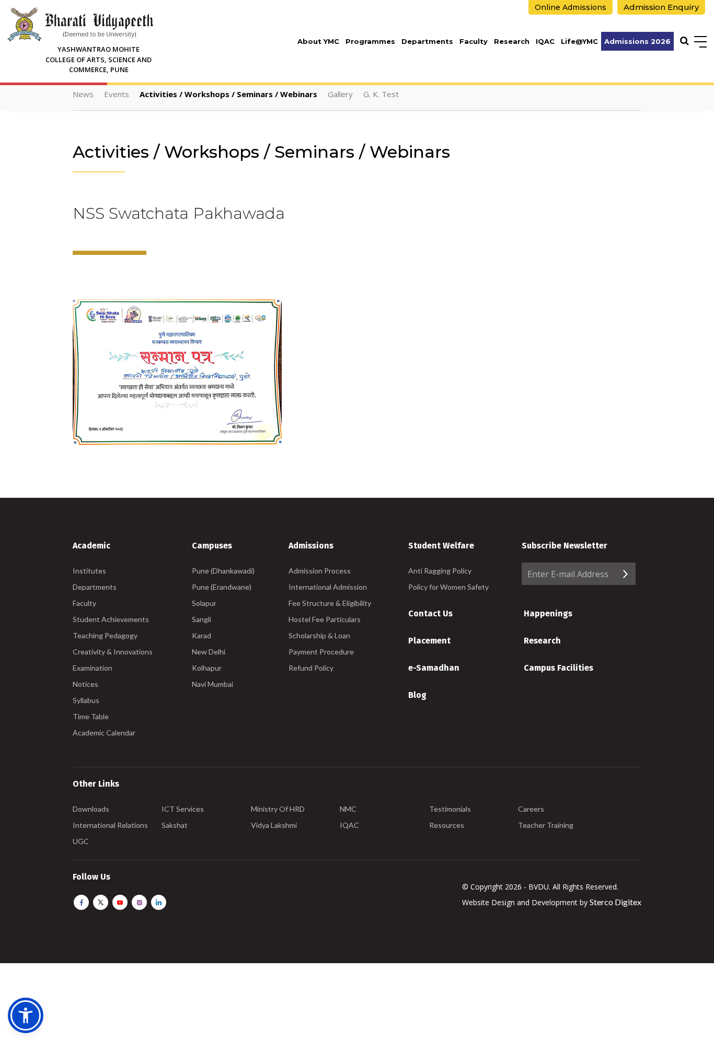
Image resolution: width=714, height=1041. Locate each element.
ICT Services (183, 808)
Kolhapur (207, 667)
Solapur (204, 603)
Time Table (91, 716)
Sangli (201, 619)
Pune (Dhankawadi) (223, 570)
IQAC (545, 41)
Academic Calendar (104, 732)
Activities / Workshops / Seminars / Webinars (228, 94)
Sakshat (175, 825)
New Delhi (208, 651)
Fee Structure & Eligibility (330, 603)
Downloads (91, 808)
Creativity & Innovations (113, 651)
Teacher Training (545, 825)
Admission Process (320, 570)
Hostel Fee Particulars (325, 619)
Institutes (89, 570)
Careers (531, 808)
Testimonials (450, 808)
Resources (446, 825)
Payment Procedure (321, 651)
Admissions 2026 (637, 41)
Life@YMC (579, 41)
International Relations (110, 825)
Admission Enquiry (661, 7)
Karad (201, 635)
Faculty (473, 41)
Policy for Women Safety (448, 586)
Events (116, 94)
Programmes (370, 41)
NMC (348, 808)
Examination (92, 667)
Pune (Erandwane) (221, 586)
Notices (85, 684)
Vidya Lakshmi (274, 825)
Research (511, 41)
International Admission (328, 586)
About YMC (318, 41)
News (83, 94)
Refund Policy (311, 667)
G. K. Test (381, 94)
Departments (427, 41)
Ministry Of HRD (278, 808)
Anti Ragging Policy (439, 570)
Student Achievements (111, 619)
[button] (25, 1015)
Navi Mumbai (212, 684)
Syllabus (86, 700)
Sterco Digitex (615, 902)
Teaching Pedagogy (105, 635)
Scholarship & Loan (319, 635)
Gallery (340, 94)
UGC (81, 841)
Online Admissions (570, 7)
